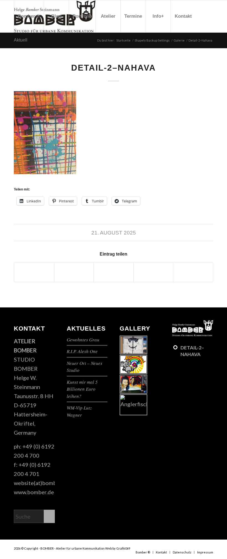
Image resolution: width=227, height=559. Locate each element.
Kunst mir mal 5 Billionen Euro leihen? (82, 389)
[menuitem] (29, 16)
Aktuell (20, 40)
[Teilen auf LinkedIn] (193, 272)
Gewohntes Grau (83, 339)
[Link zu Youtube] (24, 48)
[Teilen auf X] (74, 272)
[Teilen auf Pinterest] (153, 272)
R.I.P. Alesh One (82, 351)
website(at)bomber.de (41, 483)
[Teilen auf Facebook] (34, 272)
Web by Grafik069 (117, 548)
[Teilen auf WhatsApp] (113, 272)
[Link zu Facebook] (15, 48)
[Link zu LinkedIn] (32, 48)
